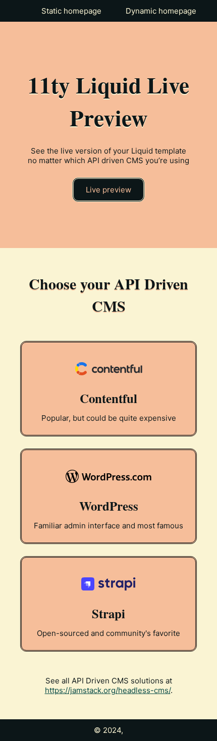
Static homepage (71, 11)
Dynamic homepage (161, 11)
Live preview (108, 189)
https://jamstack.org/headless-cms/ (108, 690)
